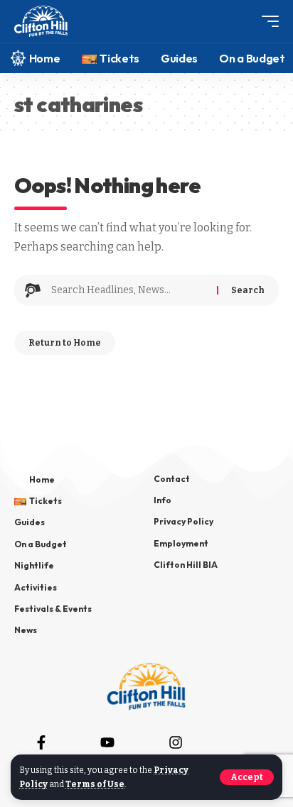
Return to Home (64, 343)
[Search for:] (129, 290)
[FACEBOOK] (41, 742)
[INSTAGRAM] (176, 742)
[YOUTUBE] (107, 742)
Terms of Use (94, 784)
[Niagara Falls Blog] (41, 22)
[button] (247, 777)
